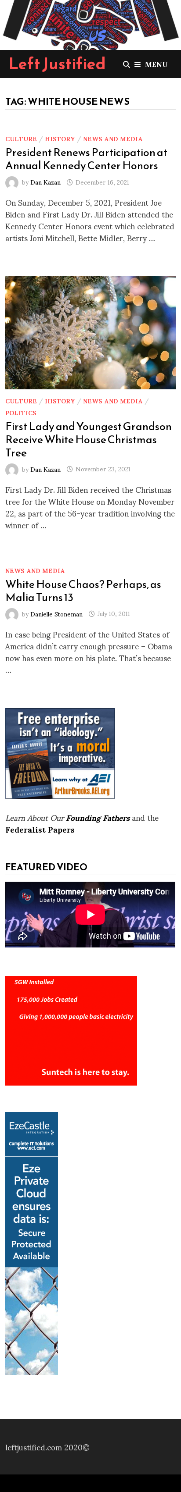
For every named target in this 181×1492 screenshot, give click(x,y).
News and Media (113, 138)
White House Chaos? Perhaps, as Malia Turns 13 (83, 590)
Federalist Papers (40, 828)
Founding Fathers (98, 817)
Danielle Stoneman (56, 613)
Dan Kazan (45, 182)
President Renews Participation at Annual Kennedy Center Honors (86, 159)
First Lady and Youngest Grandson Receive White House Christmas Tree (88, 439)
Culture (21, 138)
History (60, 138)
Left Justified (57, 63)
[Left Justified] (90, 23)
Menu (156, 63)
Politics (20, 412)
